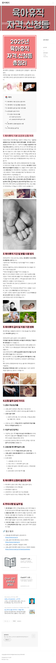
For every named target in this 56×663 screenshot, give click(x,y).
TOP (53, 655)
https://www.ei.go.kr (11, 537)
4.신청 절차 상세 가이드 (13, 111)
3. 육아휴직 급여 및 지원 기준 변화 (16, 108)
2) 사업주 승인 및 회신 (15, 117)
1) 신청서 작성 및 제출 (14, 114)
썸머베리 (6, 3)
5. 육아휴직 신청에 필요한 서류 (15, 123)
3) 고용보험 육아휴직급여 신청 (17, 119)
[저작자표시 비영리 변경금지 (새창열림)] (19, 621)
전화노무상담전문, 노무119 (12, 599)
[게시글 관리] (9, 621)
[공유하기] (7, 621)
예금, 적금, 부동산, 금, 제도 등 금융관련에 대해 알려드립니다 (16, 636)
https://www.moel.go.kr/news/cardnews (17, 549)
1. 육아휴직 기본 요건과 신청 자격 (15, 101)
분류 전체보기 (46, 39)
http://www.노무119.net (9, 597)
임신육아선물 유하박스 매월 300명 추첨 (14, 610)
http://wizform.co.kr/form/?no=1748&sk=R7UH (15, 607)
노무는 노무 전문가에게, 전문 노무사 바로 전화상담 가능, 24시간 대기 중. (14, 601)
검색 (50, 3)
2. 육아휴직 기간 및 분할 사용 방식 (16, 105)
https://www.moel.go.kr (12, 542)
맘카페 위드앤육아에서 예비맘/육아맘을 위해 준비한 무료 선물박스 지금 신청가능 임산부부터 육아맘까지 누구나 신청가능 (15, 612)
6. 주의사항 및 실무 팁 (12, 128)
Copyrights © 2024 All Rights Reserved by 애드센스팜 (13, 654)
